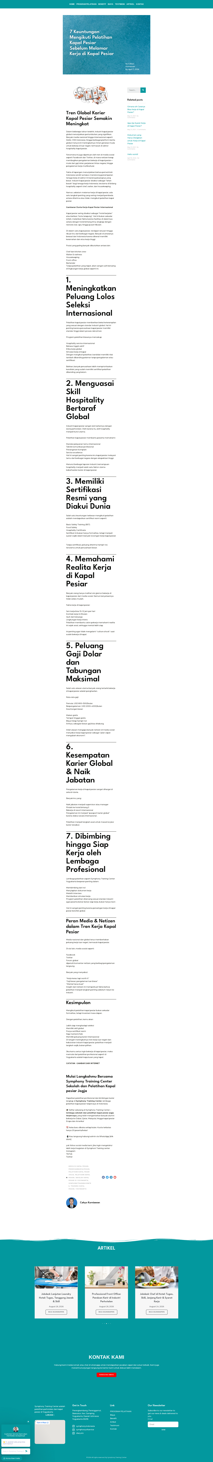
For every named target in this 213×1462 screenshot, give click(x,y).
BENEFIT (102, 4)
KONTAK (140, 4)
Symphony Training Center (98, 1110)
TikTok (69, 1154)
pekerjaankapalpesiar (79, 1169)
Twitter (69, 1157)
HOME (72, 4)
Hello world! (132, 154)
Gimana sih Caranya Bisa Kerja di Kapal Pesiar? (136, 109)
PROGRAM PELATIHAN (86, 4)
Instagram (70, 1151)
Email (150, 1419)
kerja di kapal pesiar (78, 1166)
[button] (103, 1177)
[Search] (143, 90)
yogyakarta (81, 1189)
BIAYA (110, 4)
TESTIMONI (120, 4)
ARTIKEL (130, 4)
